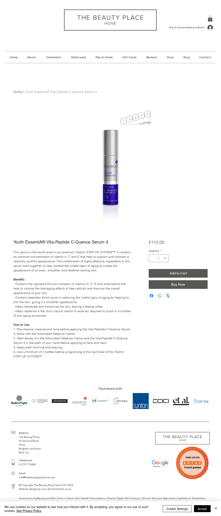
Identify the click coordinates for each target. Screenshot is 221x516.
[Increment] (165, 258)
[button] (210, 18)
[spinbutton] (158, 258)
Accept (202, 509)
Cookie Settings (177, 509)
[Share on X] (167, 295)
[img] (39, 401)
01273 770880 (27, 464)
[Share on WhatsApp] (159, 295)
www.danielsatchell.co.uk (56, 489)
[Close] (215, 509)
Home (17, 92)
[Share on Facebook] (151, 295)
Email (22, 473)
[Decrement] (152, 258)
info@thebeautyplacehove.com (37, 477)
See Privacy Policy (28, 510)
